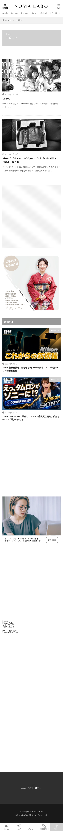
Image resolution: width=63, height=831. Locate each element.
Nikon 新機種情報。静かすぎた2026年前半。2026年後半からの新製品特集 (30, 369)
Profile (5, 621)
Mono (33, 13)
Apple (5, 13)
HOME (8, 20)
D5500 (6, 98)
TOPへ (56, 829)
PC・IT (53, 13)
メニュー (31, 829)
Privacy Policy (8, 623)
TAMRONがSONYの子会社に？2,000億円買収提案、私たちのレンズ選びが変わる (30, 418)
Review (24, 13)
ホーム (6, 829)
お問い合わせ (8, 627)
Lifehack (43, 13)
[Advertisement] (31, 216)
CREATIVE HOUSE (10, 632)
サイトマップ (8, 625)
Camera (14, 13)
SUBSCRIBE (44, 829)
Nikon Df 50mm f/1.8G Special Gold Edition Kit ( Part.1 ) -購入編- (29, 160)
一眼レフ (20, 20)
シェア (18, 829)
